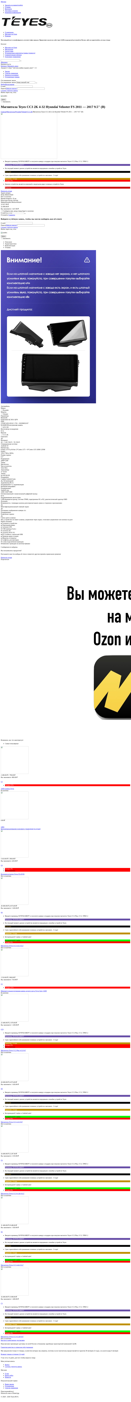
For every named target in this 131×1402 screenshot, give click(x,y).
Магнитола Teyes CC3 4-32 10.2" (12, 946)
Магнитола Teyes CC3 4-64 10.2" (12, 1265)
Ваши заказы (9, 1384)
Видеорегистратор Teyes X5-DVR (12, 874)
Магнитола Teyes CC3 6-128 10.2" (12, 1193)
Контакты (8, 9)
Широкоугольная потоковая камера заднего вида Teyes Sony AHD (24, 991)
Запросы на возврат (12, 75)
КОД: (3, 195)
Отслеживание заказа (8, 82)
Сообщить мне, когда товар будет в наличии (18, 211)
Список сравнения (11, 73)
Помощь (8, 36)
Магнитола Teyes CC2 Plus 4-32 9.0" (13, 1050)
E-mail (3, 86)
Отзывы (8, 7)
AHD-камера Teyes (7, 789)
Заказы (7, 71)
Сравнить (11, 215)
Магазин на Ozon (11, 34)
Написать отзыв (6, 191)
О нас (7, 1373)
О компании (9, 32)
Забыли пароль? (11, 88)
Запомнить (6, 102)
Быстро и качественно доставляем (13, 1340)
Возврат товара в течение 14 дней (12, 1354)
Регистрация (9, 84)
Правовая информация (13, 12)
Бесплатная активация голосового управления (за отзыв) (21, 829)
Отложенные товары (12, 77)
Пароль (3, 88)
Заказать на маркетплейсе (14, 5)
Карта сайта (9, 1375)
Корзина (4, 66)
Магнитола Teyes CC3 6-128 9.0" (12, 1337)
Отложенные (9, 1386)
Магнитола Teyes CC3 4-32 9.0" (12, 1122)
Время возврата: (6, 198)
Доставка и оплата (11, 11)
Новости (8, 1377)
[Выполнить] (25, 213)
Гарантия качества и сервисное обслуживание (17, 1347)
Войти (3, 84)
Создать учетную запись (9, 90)
